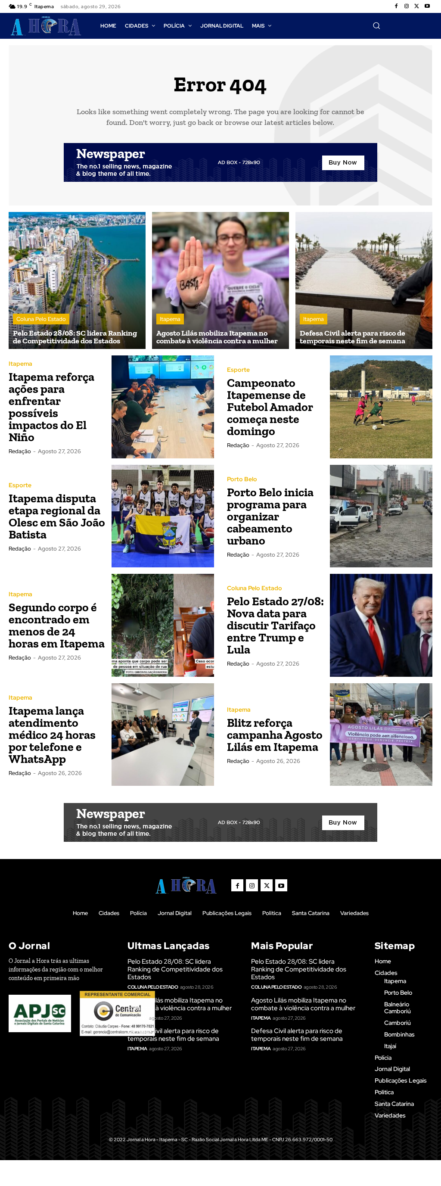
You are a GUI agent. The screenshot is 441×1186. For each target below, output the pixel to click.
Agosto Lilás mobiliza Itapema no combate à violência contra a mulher (179, 1004)
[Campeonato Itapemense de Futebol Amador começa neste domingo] (381, 406)
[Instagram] (406, 6)
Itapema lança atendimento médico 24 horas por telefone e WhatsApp (52, 735)
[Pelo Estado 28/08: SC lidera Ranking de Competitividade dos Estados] (77, 280)
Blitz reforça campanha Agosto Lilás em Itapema (275, 735)
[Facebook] (396, 6)
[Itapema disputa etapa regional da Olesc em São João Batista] (163, 516)
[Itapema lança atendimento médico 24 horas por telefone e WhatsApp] (163, 734)
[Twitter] (417, 6)
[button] (376, 25)
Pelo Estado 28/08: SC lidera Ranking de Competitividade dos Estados (175, 969)
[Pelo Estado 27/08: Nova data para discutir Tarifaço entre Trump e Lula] (381, 625)
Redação (20, 451)
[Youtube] (427, 6)
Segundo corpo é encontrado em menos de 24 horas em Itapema (57, 625)
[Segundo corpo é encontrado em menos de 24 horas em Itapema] (163, 625)
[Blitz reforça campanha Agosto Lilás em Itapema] (381, 734)
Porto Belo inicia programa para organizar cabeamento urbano (270, 516)
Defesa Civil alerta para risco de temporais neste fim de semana (173, 1035)
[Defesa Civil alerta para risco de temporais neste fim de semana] (363, 280)
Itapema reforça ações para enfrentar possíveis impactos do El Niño (51, 407)
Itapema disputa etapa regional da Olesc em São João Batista (57, 516)
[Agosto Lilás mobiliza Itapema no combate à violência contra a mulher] (220, 280)
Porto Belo (242, 479)
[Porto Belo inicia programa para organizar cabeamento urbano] (381, 516)
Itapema (170, 319)
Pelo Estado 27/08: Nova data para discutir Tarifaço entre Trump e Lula (275, 625)
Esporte (238, 370)
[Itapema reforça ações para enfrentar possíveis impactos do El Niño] (163, 406)
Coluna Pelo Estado (41, 319)
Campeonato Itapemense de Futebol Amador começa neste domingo (270, 407)
